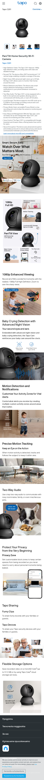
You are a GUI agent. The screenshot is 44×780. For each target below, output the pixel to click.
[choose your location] (40, 3)
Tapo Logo (22, 3)
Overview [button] (37, 9)
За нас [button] (5, 734)
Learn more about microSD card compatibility (18, 133)
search (35, 3)
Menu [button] (3, 3)
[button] (5, 748)
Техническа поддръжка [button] (13, 726)
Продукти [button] (7, 719)
